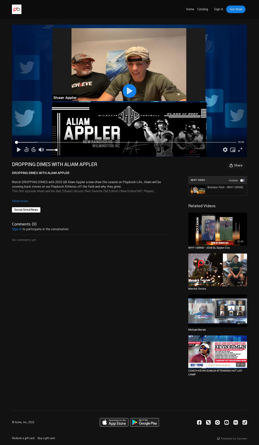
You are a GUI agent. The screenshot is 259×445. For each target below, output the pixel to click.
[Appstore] (114, 422)
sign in (17, 229)
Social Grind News (26, 210)
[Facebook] (199, 422)
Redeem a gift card (23, 438)
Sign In (218, 9)
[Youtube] (226, 422)
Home (190, 9)
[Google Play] (144, 422)
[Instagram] (217, 422)
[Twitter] (208, 422)
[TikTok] (245, 422)
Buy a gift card (46, 438)
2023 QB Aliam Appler (70, 182)
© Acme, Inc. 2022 (23, 422)
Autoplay (233, 180)
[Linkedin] (235, 422)
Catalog (202, 9)
